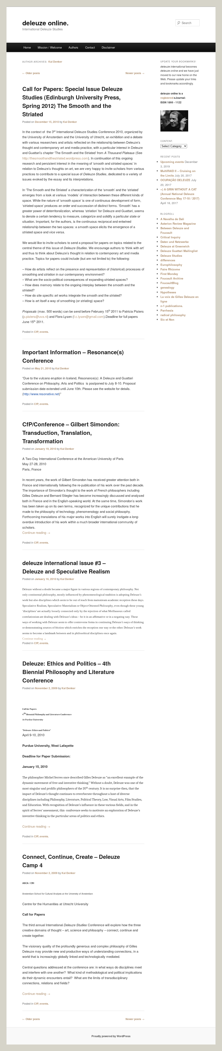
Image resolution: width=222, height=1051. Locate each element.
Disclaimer (108, 47)
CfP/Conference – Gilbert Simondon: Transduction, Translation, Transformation (71, 432)
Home (27, 47)
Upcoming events (172, 162)
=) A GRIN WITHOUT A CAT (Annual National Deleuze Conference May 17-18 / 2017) (179, 193)
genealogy (167, 287)
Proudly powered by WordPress (111, 1036)
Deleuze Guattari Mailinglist (179, 251)
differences (167, 260)
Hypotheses (168, 292)
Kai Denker (55, 61)
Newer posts (135, 73)
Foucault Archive (171, 278)
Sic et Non (167, 319)
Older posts (31, 73)
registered (166, 98)
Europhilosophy (171, 265)
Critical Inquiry (170, 237)
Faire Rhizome (170, 269)
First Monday (169, 274)
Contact (90, 47)
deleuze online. (45, 22)
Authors (73, 47)
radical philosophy (173, 315)
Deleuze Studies (171, 255)
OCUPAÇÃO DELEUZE (175, 180)
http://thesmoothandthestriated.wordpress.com (55, 158)
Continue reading (36, 532)
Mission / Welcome (50, 47)
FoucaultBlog (169, 283)
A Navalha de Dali (172, 219)
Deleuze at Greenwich (174, 246)
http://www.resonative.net (41, 393)
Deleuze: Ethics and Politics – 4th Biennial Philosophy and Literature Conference (68, 671)
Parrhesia (166, 310)
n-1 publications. (171, 306)
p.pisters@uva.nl (35, 316)
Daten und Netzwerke (174, 242)
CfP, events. (41, 332)
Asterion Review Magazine (178, 223)
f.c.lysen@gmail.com (89, 316)
